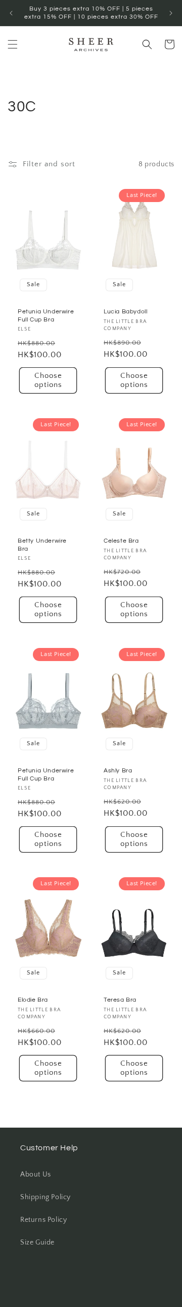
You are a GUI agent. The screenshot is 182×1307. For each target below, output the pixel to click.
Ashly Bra (118, 770)
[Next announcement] (171, 13)
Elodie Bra (33, 1000)
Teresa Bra (120, 1000)
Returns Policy (43, 1220)
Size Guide (37, 1242)
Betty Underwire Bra (42, 545)
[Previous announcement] (11, 13)
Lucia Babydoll (125, 311)
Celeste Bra (121, 541)
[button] (13, 44)
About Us (35, 1174)
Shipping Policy (45, 1197)
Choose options (48, 380)
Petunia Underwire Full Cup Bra (46, 315)
